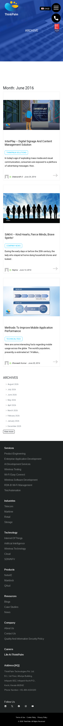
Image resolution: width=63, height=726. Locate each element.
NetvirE (8, 575)
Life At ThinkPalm (14, 654)
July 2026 (12, 389)
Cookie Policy (31, 717)
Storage (8, 522)
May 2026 (12, 400)
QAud (7, 585)
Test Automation (12, 490)
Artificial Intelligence (14, 543)
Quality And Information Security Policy (24, 638)
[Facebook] (19, 706)
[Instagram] (26, 706)
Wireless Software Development (20, 480)
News (7, 612)
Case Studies (11, 607)
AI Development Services (17, 464)
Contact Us (10, 633)
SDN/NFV (9, 559)
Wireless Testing (12, 469)
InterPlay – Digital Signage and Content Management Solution (28, 143)
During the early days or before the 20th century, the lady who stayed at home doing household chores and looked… (30, 255)
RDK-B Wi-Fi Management (18, 485)
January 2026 (13, 421)
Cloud (7, 554)
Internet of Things (13, 538)
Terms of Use (20, 717)
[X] (12, 706)
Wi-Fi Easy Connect (14, 474)
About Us (9, 628)
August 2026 (13, 384)
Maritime (8, 511)
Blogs (7, 601)
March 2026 (13, 410)
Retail (7, 517)
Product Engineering (14, 453)
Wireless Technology (15, 548)
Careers (8, 649)
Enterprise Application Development (22, 459)
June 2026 (12, 395)
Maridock (9, 580)
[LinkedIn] (5, 706)
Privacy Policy (42, 717)
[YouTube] (32, 706)
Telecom (8, 506)
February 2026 (14, 416)
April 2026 (12, 405)
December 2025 (14, 426)
